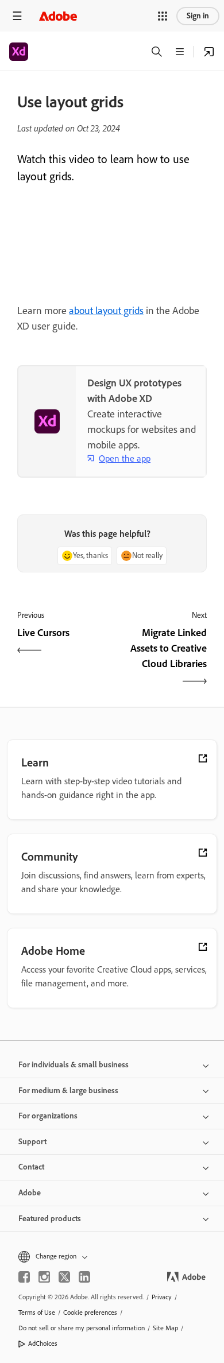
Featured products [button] (49, 1218)
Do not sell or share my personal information (81, 1328)
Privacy (162, 1297)
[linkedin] (84, 1277)
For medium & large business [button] (68, 1090)
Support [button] (32, 1142)
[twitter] (64, 1277)
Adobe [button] (29, 1193)
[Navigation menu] (17, 16)
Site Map (165, 1328)
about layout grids (106, 310)
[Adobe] (58, 16)
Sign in (198, 16)
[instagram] (44, 1277)
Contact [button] (31, 1167)
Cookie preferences (90, 1312)
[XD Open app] (209, 51)
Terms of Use (36, 1312)
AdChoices (42, 1343)
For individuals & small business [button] (73, 1065)
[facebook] (24, 1277)
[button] (162, 16)
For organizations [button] (48, 1116)
